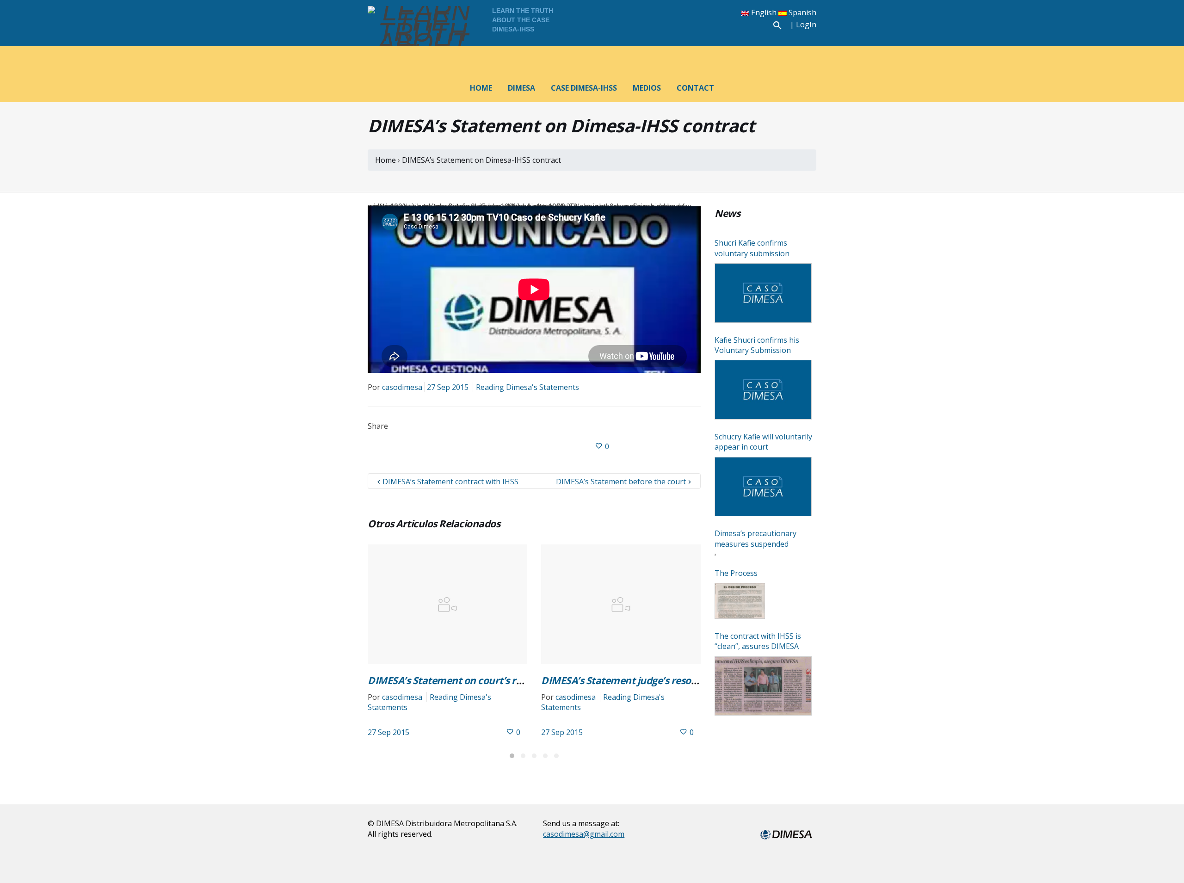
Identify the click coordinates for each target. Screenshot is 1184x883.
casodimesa (402, 387)
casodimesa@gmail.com (583, 834)
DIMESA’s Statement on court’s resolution (463, 680)
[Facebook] (681, 26)
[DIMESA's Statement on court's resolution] (447, 604)
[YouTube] (747, 26)
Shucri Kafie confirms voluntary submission (752, 248)
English (763, 12)
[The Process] (740, 601)
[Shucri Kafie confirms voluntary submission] (763, 293)
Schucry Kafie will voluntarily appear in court (763, 442)
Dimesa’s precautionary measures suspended (755, 538)
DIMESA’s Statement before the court (621, 481)
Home (386, 160)
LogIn (806, 24)
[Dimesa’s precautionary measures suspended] (715, 555)
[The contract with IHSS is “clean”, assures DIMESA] (763, 686)
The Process (736, 573)
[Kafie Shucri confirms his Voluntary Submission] (763, 390)
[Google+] (725, 26)
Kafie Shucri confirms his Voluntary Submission (757, 345)
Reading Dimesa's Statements (527, 387)
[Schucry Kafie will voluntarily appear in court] (763, 487)
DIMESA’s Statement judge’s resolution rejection (651, 680)
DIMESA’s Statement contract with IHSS (450, 481)
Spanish (801, 12)
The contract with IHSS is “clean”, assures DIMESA (758, 641)
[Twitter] (703, 26)
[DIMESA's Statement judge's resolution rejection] (621, 604)
